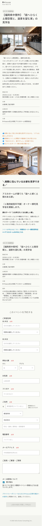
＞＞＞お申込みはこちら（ (20, 229)
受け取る (9, 482)
